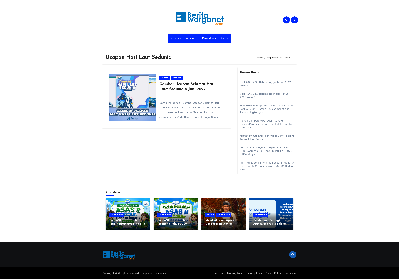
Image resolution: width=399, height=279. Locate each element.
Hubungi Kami (254, 273)
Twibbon (177, 77)
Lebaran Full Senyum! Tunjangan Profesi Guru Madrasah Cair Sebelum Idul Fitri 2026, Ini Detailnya (266, 151)
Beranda (176, 38)
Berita (224, 38)
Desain (164, 77)
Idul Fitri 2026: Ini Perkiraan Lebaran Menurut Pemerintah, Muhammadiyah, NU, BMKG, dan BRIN (267, 166)
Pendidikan (209, 38)
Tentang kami (235, 273)
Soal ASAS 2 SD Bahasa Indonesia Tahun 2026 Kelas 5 (173, 224)
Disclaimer (290, 273)
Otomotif (191, 38)
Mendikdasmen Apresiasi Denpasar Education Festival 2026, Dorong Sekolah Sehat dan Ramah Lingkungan (267, 109)
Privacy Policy (273, 273)
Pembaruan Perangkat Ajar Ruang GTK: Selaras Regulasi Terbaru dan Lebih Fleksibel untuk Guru (266, 124)
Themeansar (160, 273)
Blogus (145, 273)
